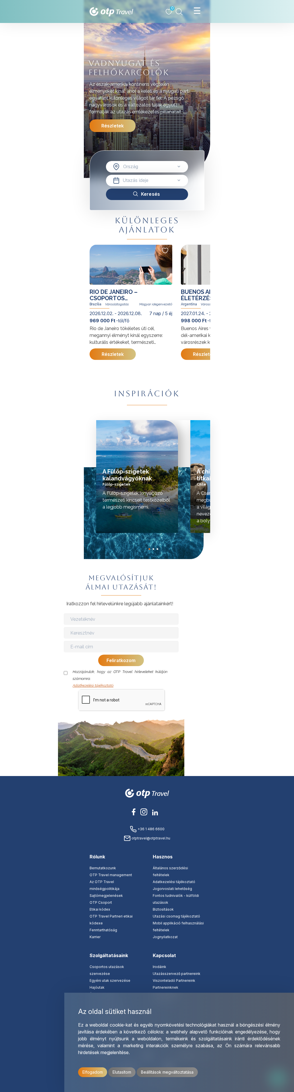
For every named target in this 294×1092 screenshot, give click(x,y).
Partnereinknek (165, 987)
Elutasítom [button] (122, 1072)
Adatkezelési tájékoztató (93, 685)
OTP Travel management (111, 875)
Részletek (112, 126)
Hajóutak (97, 987)
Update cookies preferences (211, 710)
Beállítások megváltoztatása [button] (167, 1072)
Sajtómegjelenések (106, 895)
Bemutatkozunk (103, 868)
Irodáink (159, 967)
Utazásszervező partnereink (176, 973)
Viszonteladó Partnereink (174, 980)
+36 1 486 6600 (151, 829)
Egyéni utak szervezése (110, 980)
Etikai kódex (100, 909)
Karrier (95, 937)
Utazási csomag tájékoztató (176, 916)
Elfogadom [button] (92, 1072)
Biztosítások (163, 909)
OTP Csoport (101, 902)
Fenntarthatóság (103, 930)
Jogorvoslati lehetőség (172, 889)
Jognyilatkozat (165, 937)
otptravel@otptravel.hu (150, 838)
